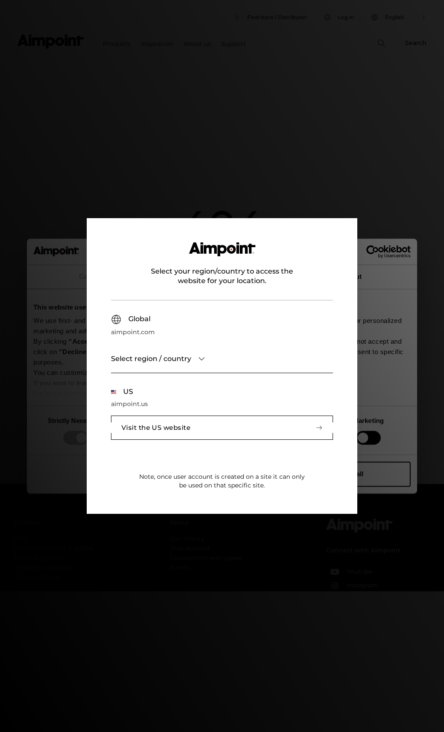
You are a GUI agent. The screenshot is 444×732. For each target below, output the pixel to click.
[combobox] (222, 359)
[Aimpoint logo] (222, 254)
